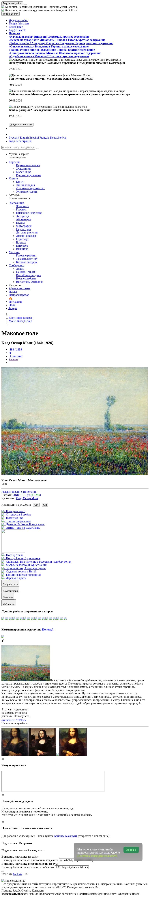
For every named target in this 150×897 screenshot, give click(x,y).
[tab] (15, 349)
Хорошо (131, 849)
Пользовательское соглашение (58, 893)
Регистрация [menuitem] (23, 141)
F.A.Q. (17, 890)
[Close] (37, 148)
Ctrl (36, 504)
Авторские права (128, 893)
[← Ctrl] (20, 527)
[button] (18, 20)
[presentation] (79, 362)
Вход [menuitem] (12, 141)
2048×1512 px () (27, 495)
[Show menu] (25, 4)
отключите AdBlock (13, 720)
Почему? (48, 629)
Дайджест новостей (21, 124)
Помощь (7, 890)
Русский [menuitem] (14, 137)
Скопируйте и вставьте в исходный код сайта (29, 860)
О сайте (26, 890)
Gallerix (17, 874)
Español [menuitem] (34, 137)
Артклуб (19, 196)
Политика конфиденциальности (97, 893)
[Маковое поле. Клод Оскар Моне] (74, 474)
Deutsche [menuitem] (55, 137)
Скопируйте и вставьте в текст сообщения (27, 867)
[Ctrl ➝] (12, 555)
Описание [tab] (16, 356)
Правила (33, 893)
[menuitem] (64, 137)
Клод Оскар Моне (27, 498)
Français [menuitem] (44, 137)
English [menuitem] (24, 137)
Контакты (38, 890)
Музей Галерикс (19, 155)
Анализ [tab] (13, 359)
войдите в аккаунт (65, 835)
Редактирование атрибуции (18, 491)
